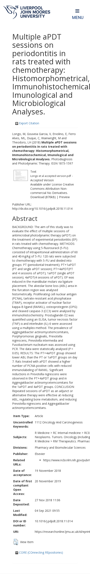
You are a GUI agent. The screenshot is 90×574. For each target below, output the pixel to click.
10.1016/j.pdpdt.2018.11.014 (54, 521)
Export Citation (28, 123)
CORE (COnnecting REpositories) (40, 552)
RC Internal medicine (67, 433)
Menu (78, 17)
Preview (64, 197)
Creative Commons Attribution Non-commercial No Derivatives (52, 188)
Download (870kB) (43, 197)
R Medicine (42, 433)
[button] (15, 542)
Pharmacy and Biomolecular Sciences (60, 447)
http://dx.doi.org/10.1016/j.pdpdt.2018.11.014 (42, 209)
